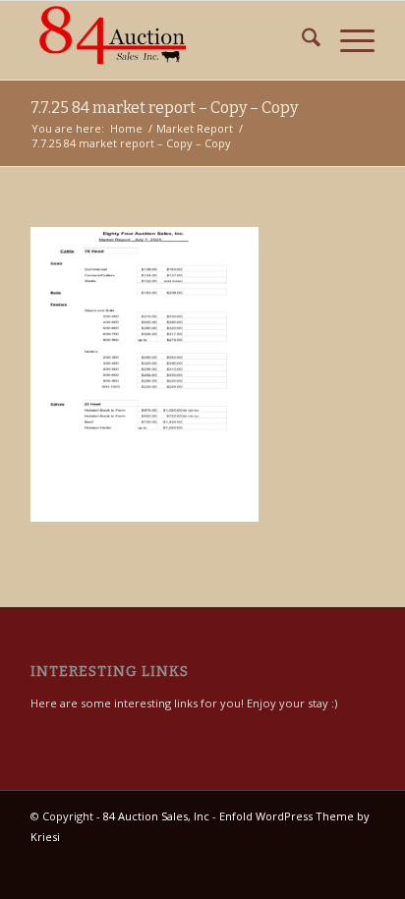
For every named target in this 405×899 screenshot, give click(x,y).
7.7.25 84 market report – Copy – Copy (164, 107)
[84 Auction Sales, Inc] (168, 40)
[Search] (301, 40)
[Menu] (347, 40)
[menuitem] (301, 40)
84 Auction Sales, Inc (156, 816)
